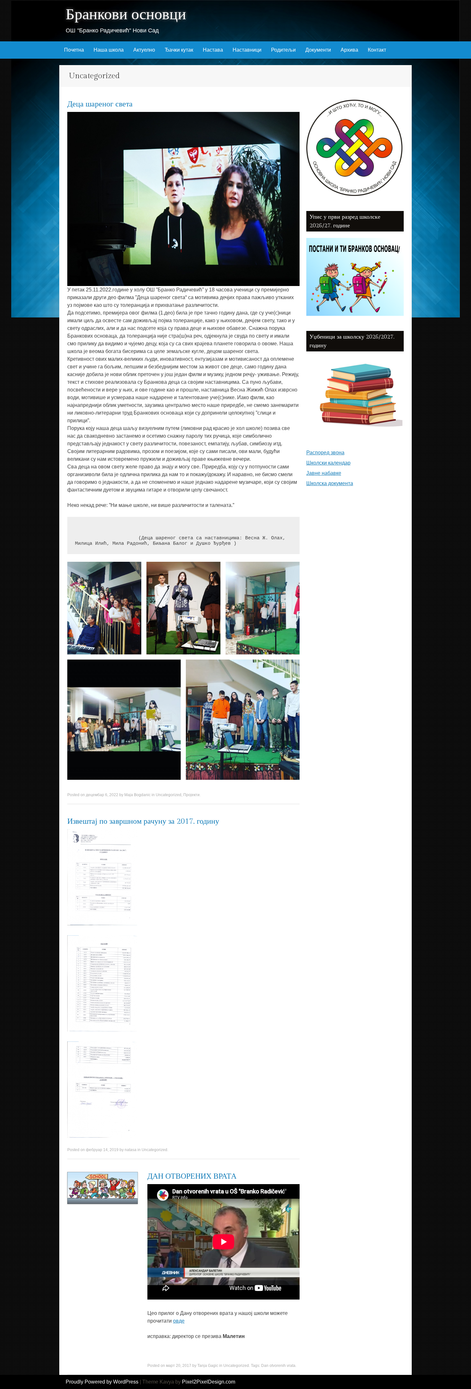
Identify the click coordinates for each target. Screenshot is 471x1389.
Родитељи (283, 50)
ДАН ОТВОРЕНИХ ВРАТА (191, 1176)
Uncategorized (168, 795)
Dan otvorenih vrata (278, 1365)
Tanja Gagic (207, 1365)
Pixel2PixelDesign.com (208, 1382)
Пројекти (191, 795)
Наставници (247, 50)
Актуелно (144, 50)
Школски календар (328, 463)
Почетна (74, 50)
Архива (349, 50)
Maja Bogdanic (137, 795)
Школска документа (329, 483)
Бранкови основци (126, 14)
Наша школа (109, 50)
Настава (213, 50)
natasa (130, 1150)
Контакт (377, 50)
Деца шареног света (100, 104)
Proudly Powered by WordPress (102, 1382)
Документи (318, 50)
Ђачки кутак (179, 50)
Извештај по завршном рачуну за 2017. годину (143, 821)
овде (179, 1321)
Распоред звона (325, 452)
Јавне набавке (323, 473)
